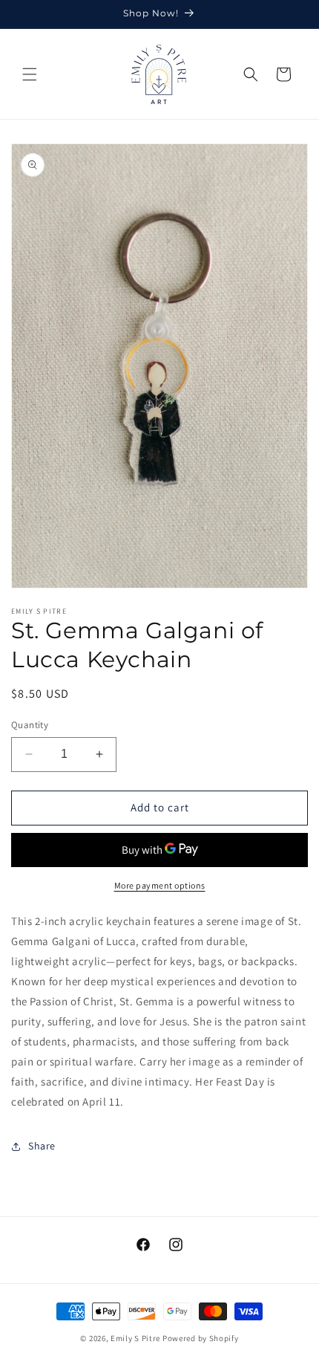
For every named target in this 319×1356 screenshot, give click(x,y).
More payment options (159, 885)
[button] (29, 74)
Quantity (29, 724)
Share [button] (42, 1145)
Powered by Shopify (200, 1338)
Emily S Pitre (135, 1338)
